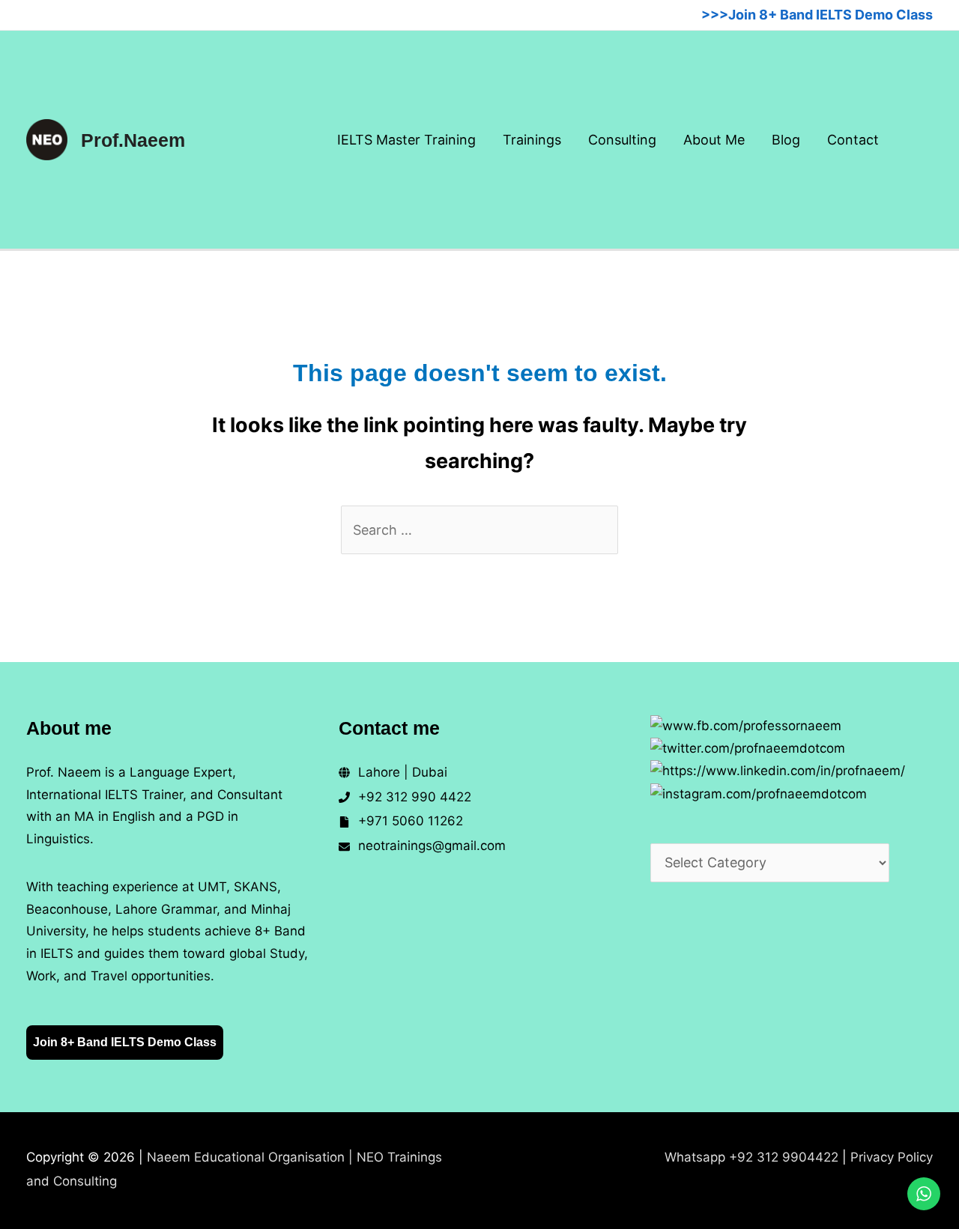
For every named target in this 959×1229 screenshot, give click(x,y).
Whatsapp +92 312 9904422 (751, 1157)
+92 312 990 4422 (414, 796)
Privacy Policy (891, 1157)
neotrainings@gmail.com (432, 845)
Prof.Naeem (133, 140)
